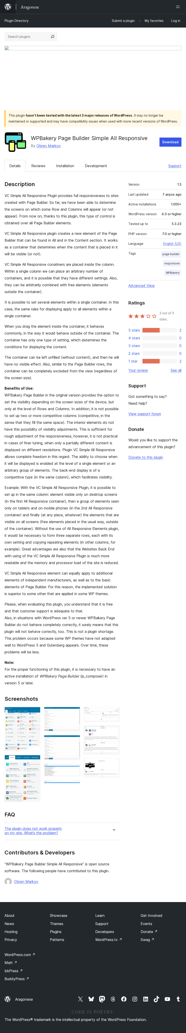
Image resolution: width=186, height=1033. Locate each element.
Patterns (57, 939)
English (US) (172, 243)
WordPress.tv (108, 939)
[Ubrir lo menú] (178, 7)
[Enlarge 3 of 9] (74, 713)
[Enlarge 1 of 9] (34, 713)
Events (146, 923)
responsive (172, 263)
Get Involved (151, 915)
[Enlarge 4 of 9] (74, 741)
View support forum (144, 414)
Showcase (58, 915)
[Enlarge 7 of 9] (113, 713)
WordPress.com (20, 954)
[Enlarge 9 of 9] (113, 764)
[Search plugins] (52, 36)
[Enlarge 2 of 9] (34, 761)
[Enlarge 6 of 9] (74, 786)
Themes (56, 923)
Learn (100, 915)
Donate (149, 931)
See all (176, 370)
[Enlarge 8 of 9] (113, 731)
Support (174, 166)
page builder (171, 254)
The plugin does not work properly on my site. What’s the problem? (33, 830)
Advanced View (141, 285)
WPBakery (173, 272)
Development (96, 166)
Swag (147, 939)
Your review (138, 370)
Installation (65, 166)
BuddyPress (17, 979)
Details (15, 166)
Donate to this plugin (145, 457)
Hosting (11, 931)
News (9, 923)
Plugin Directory (17, 21)
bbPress (14, 971)
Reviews (38, 166)
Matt (11, 962)
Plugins (55, 931)
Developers (104, 931)
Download (170, 142)
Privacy (11, 939)
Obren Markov (49, 145)
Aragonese (24, 999)
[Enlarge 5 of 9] (74, 769)
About (10, 915)
